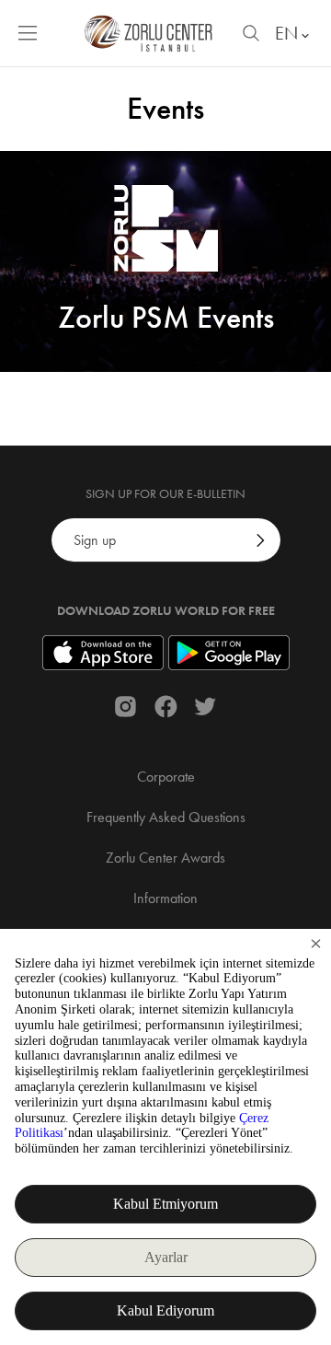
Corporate (166, 776)
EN (286, 33)
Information (165, 898)
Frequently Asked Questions (165, 817)
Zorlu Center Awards (165, 857)
